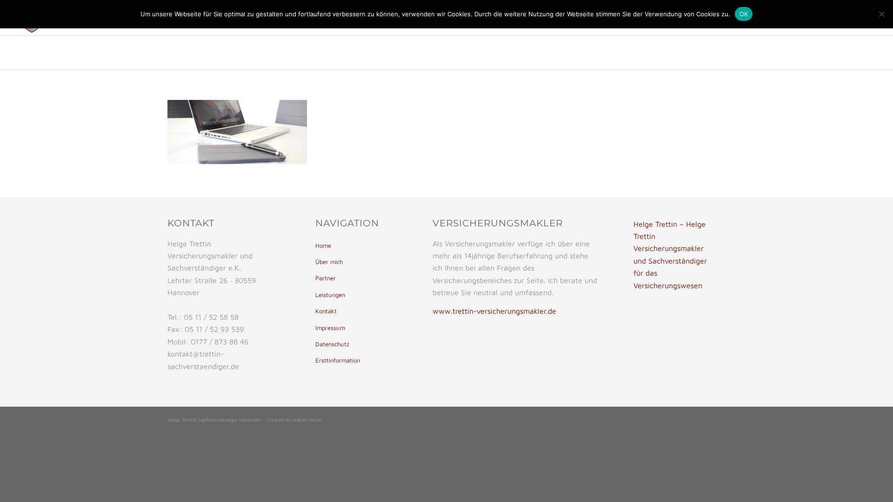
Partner (325, 278)
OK (744, 14)
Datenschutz (332, 344)
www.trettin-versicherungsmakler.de (494, 311)
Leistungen (330, 294)
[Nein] (881, 14)
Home (323, 245)
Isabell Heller (307, 419)
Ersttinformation (337, 360)
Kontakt (326, 311)
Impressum (330, 327)
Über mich (329, 261)
